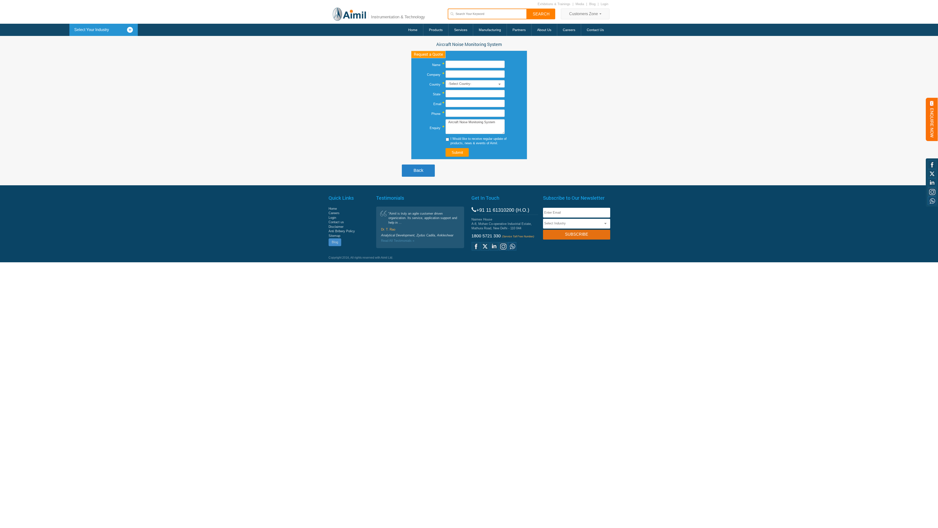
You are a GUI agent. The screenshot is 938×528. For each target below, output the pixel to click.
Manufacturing (490, 30)
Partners (519, 30)
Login (604, 4)
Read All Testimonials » (397, 240)
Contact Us (595, 30)
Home (412, 30)
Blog (592, 4)
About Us (544, 30)
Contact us (336, 222)
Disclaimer (336, 227)
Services (460, 30)
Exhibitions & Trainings (554, 4)
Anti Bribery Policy (342, 231)
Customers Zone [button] (584, 14)
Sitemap (334, 236)
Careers (569, 30)
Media (580, 4)
